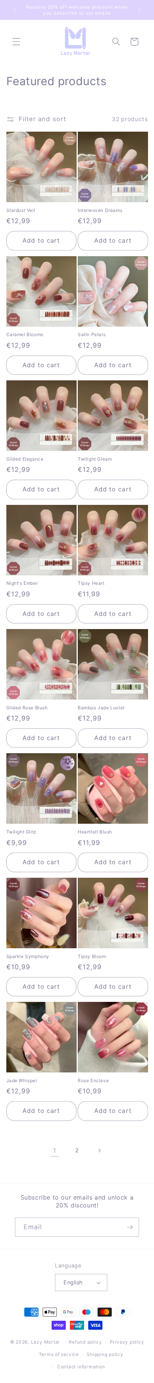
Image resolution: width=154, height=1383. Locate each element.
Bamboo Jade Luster (101, 707)
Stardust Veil (21, 210)
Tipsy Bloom (92, 956)
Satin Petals (91, 334)
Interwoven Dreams (100, 210)
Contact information (81, 1366)
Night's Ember (22, 583)
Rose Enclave (93, 1080)
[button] (16, 42)
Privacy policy (127, 1342)
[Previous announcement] (14, 10)
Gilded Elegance (25, 459)
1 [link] (54, 1150)
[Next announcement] (140, 10)
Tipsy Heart (91, 583)
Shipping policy (105, 1354)
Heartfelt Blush (95, 832)
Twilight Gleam (95, 459)
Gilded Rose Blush (27, 707)
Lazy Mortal (45, 1342)
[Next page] (99, 1150)
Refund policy (85, 1342)
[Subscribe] (130, 1227)
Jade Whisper (21, 1080)
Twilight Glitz (21, 832)
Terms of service (59, 1354)
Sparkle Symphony (28, 956)
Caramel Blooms (24, 334)
